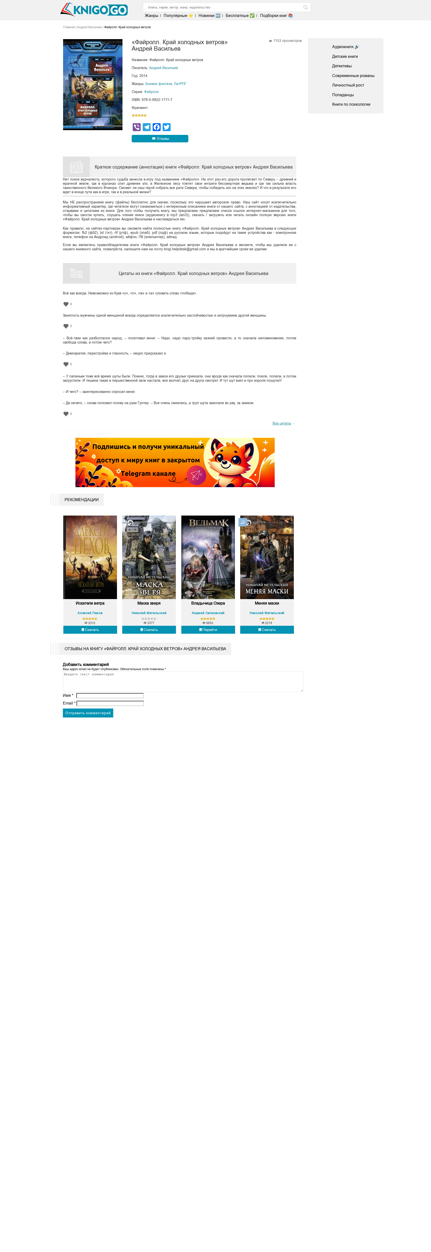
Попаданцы (343, 95)
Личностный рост (348, 85)
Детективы (342, 66)
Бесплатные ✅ (240, 15)
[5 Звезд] (145, 115)
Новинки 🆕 (209, 15)
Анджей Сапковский (208, 613)
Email (69, 703)
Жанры (151, 15)
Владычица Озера (208, 603)
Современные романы (353, 76)
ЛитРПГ (180, 84)
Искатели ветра (90, 603)
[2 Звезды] (136, 115)
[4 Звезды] (142, 115)
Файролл (151, 92)
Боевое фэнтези (158, 84)
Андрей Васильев (163, 68)
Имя (68, 695)
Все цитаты (282, 423)
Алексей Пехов (90, 613)
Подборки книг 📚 (276, 15)
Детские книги (345, 56)
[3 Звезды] (139, 115)
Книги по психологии (351, 104)
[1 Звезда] (133, 115)
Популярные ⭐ (178, 15)
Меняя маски (267, 603)
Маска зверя (149, 603)
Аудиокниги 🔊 (345, 47)
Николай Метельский (149, 613)
